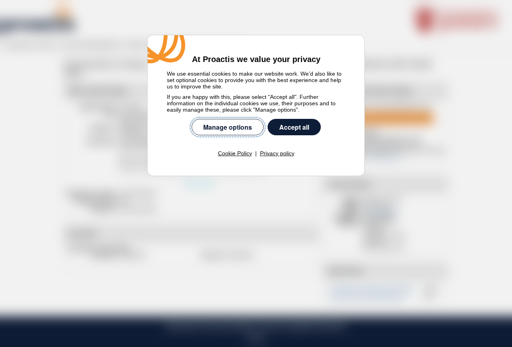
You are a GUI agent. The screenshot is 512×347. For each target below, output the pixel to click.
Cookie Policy (235, 153)
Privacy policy (277, 153)
